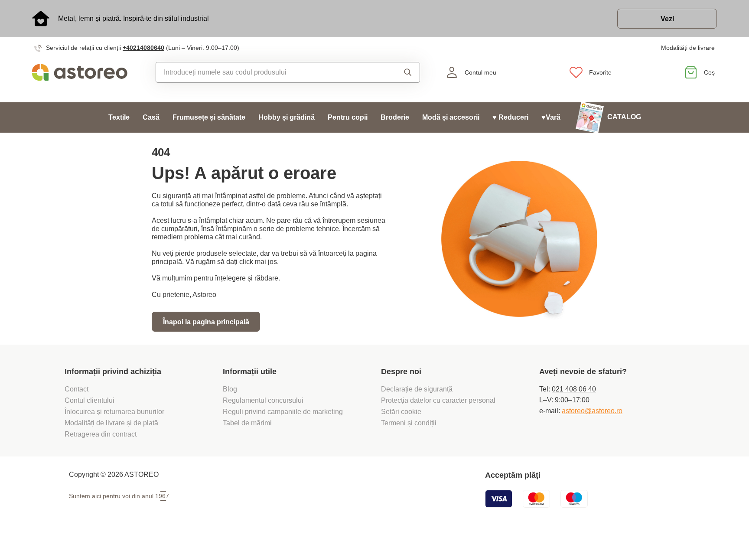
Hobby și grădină (286, 117)
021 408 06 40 (574, 389)
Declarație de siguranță (417, 389)
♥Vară (550, 117)
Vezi (667, 19)
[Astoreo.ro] (85, 72)
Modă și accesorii (450, 117)
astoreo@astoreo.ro (592, 410)
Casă (151, 117)
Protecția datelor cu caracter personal (438, 400)
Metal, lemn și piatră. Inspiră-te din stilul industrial (133, 18)
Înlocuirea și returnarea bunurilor (114, 411)
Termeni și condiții (409, 423)
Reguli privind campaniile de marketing (283, 411)
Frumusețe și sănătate (209, 117)
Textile (119, 117)
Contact (76, 389)
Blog (230, 389)
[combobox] (268, 72)
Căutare (400, 72)
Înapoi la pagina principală (206, 322)
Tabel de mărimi (247, 423)
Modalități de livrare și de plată (111, 423)
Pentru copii (348, 117)
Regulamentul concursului (263, 400)
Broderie (395, 117)
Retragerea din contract (101, 434)
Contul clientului (89, 400)
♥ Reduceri (510, 117)
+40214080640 (143, 47)
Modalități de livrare (688, 47)
